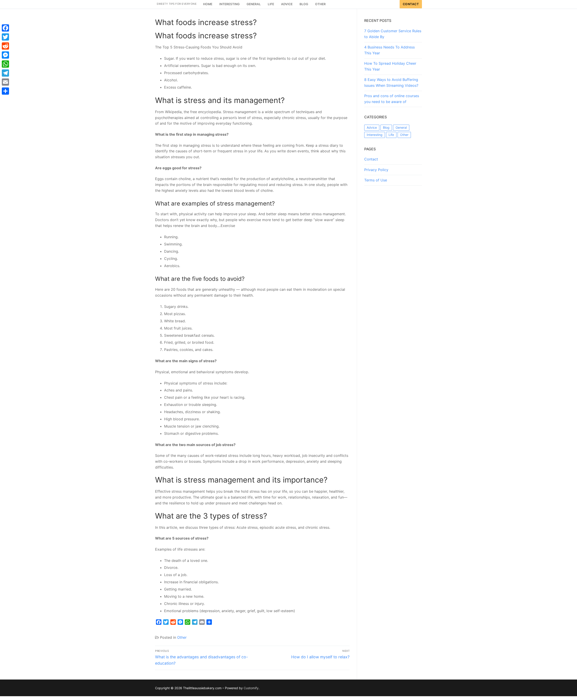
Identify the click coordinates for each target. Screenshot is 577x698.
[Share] (5, 91)
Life (391, 135)
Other (182, 637)
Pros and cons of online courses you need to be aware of (391, 99)
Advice (372, 127)
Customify (251, 688)
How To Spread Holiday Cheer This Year (390, 66)
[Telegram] (5, 73)
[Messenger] (5, 55)
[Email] (5, 82)
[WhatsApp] (5, 64)
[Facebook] (5, 27)
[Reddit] (5, 45)
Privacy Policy (376, 169)
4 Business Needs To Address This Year (389, 50)
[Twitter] (5, 36)
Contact (411, 4)
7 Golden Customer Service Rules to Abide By (392, 34)
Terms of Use (375, 180)
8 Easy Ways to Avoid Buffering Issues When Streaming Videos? (391, 82)
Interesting (374, 135)
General (401, 127)
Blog (386, 127)
